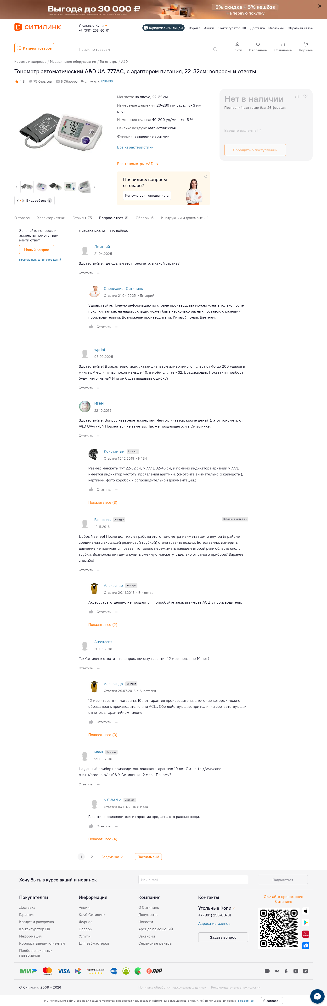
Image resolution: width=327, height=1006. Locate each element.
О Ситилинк (148, 907)
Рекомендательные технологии (235, 987)
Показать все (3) (102, 502)
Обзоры (145, 217)
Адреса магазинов (214, 923)
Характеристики (51, 217)
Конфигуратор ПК (34, 928)
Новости (145, 921)
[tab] (22, 219)
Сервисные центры (155, 943)
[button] (237, 47)
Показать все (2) (102, 624)
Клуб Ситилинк (92, 914)
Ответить (86, 273)
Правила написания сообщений (40, 259)
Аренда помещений (155, 928)
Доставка (27, 907)
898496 (107, 81)
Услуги (84, 936)
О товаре (22, 217)
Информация (30, 936)
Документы (148, 914)
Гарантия (26, 914)
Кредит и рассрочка (36, 921)
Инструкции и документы (185, 217)
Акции (84, 907)
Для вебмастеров (94, 943)
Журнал (85, 921)
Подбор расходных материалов (35, 953)
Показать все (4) (102, 838)
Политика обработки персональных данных (172, 987)
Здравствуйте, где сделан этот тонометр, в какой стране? (129, 263)
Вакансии (146, 936)
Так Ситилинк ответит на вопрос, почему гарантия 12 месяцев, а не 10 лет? (144, 658)
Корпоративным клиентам (42, 943)
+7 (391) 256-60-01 (214, 915)
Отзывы (82, 217)
